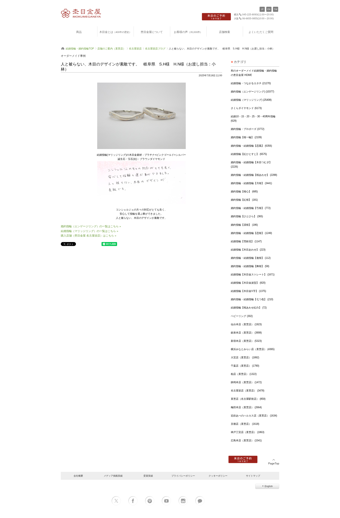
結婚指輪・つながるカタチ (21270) (251, 83)
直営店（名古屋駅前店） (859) (248, 398)
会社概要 (78, 475)
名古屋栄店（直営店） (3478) (247, 390)
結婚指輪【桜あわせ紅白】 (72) (249, 307)
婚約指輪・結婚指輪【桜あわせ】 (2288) (254, 174)
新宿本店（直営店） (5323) (246, 340)
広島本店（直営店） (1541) (246, 440)
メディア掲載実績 (113, 475)
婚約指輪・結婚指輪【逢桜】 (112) (251, 257)
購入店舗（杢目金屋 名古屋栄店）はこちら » (88, 235)
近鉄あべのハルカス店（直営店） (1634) (254, 415)
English (269, 486)
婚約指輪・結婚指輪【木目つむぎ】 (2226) (251, 164)
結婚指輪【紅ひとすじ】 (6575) (249, 154)
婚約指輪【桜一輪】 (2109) (246, 137)
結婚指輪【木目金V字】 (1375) (248, 291)
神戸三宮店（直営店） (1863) (247, 432)
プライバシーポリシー (183, 475)
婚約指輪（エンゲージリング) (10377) (252, 91)
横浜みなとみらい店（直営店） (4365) (252, 349)
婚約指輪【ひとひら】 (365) (247, 216)
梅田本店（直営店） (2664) (246, 407)
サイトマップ (253, 475)
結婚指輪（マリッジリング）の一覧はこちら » (89, 231)
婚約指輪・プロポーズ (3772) (247, 129)
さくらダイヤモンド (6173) (246, 108)
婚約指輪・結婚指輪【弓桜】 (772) (251, 208)
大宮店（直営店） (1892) (245, 357)
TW (275, 9)
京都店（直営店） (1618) (245, 423)
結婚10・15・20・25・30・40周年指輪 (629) (253, 118)
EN (268, 9)
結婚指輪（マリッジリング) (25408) (251, 99)
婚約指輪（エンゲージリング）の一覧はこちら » (91, 226)
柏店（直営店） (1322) (244, 374)
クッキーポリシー (218, 475)
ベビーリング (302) (242, 316)
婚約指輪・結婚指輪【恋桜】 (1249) (251, 233)
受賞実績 (148, 475)
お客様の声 (188, 32)
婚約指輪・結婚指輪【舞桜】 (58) (250, 266)
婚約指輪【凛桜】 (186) (244, 224)
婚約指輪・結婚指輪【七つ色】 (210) (252, 299)
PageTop (273, 463)
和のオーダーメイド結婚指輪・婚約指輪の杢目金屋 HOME (254, 72)
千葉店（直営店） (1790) (245, 365)
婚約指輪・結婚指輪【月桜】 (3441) (251, 183)
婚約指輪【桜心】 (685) (244, 191)
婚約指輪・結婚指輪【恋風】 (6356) (251, 145)
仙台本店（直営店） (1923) (246, 324)
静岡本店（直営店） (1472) (246, 382)
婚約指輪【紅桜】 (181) (244, 199)
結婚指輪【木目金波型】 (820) (248, 282)
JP (262, 9)
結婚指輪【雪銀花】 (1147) (246, 241)
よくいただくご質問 (261, 32)
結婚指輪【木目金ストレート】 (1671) (252, 274)
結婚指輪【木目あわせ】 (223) (248, 249)
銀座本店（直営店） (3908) (246, 332)
